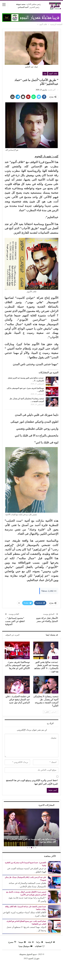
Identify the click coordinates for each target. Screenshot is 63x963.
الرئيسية (48, 942)
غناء (45, 73)
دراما (38, 942)
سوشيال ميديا (24, 946)
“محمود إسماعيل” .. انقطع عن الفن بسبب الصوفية (15, 621)
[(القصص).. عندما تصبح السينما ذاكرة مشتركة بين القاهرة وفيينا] (54, 867)
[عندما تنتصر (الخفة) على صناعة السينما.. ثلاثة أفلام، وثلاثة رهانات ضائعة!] (54, 911)
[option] (31, 828)
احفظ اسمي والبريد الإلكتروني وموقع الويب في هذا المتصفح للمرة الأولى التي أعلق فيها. (32, 782)
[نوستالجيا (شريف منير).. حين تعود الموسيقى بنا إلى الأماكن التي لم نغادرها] (52, 391)
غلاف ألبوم (53, 73)
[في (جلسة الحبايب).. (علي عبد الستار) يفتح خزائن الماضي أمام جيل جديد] (17, 684)
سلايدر (55, 657)
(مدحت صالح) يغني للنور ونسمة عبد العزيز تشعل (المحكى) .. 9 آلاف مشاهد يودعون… (31, 840)
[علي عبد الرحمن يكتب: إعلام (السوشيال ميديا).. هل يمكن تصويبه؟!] (54, 882)
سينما (21, 942)
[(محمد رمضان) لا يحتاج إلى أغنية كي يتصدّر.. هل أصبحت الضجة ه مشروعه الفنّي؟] (52, 402)
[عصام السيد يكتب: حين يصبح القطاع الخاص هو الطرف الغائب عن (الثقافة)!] (54, 926)
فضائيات (38, 946)
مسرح (10, 942)
